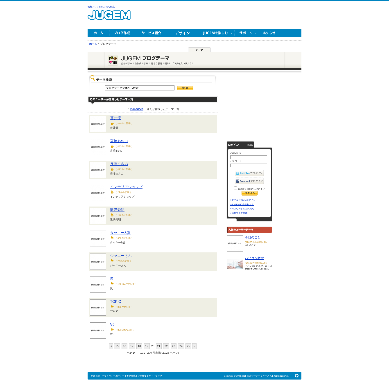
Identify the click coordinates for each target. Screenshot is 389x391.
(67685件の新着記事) (256, 242)
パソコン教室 (254, 258)
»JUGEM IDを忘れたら (242, 204)
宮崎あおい (119, 141)
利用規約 (95, 376)
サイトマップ (155, 376)
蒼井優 (115, 118)
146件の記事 (124, 215)
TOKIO (115, 301)
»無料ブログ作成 (238, 213)
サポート (247, 33)
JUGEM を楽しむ (216, 33)
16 (124, 346)
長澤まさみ (119, 164)
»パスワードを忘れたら (242, 208)
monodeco (136, 109)
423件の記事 (124, 169)
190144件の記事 (126, 284)
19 (146, 346)
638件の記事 (124, 238)
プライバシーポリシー (113, 376)
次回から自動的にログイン (251, 188)
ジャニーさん (121, 256)
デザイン (183, 33)
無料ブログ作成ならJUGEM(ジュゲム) (109, 17)
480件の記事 (124, 123)
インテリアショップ (126, 187)
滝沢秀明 (117, 210)
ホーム (98, 33)
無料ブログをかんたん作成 (101, 6)
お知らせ (270, 33)
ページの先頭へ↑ (296, 376)
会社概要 (142, 376)
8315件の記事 (125, 330)
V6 (112, 324)
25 (188, 346)
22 (166, 346)
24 (181, 346)
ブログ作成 (123, 33)
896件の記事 (124, 307)
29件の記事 (123, 192)
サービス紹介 (152, 33)
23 (173, 346)
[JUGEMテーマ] (199, 50)
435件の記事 (124, 146)
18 (139, 346)
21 (158, 346)
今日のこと (253, 237)
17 (131, 346)
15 (117, 346)
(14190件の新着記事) (256, 263)
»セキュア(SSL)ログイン (243, 200)
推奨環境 (131, 376)
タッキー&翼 (120, 233)
